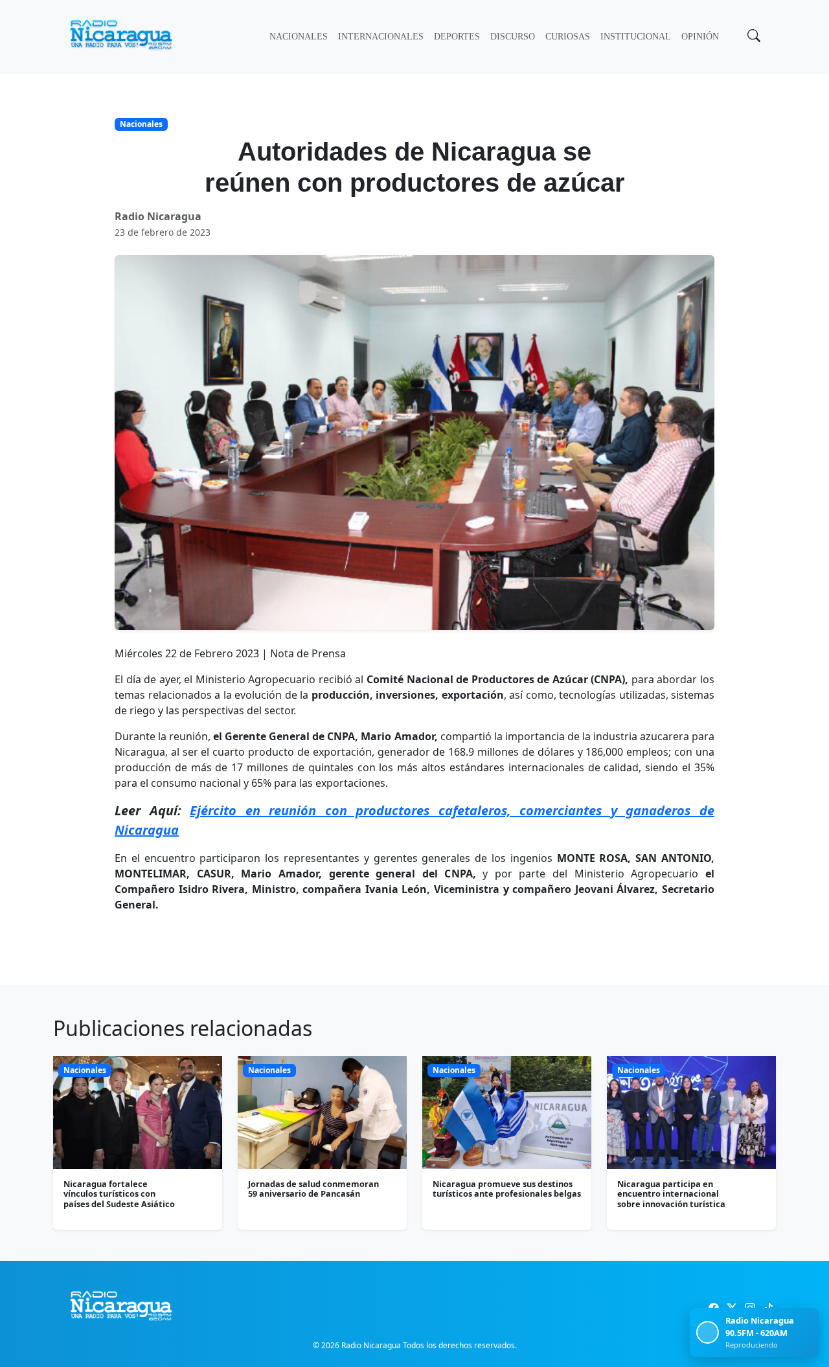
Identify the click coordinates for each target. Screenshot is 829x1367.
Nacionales (298, 36)
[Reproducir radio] (707, 1332)
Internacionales (381, 36)
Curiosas (567, 36)
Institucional (635, 36)
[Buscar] (753, 37)
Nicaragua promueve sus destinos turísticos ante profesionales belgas (507, 1188)
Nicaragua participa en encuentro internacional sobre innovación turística (671, 1194)
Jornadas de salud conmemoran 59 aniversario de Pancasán (313, 1188)
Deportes (457, 36)
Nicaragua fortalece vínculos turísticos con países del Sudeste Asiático (119, 1194)
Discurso (512, 36)
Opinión (700, 36)
